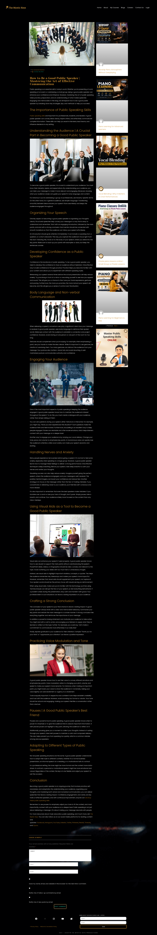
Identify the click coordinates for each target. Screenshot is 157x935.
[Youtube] (62, 919)
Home (99, 8)
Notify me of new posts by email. (41, 902)
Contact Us (139, 8)
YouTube (56, 823)
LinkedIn (63, 823)
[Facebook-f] (36, 919)
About (106, 8)
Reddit (81, 823)
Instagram (49, 823)
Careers (130, 8)
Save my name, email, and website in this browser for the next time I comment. (57, 884)
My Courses (114, 8)
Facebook (40, 823)
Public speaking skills (37, 116)
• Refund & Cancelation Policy (48, 926)
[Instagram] (54, 919)
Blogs (123, 8)
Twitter (69, 823)
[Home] (71, 919)
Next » (116, 326)
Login (148, 8)
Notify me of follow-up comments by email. (45, 893)
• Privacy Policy (34, 926)
